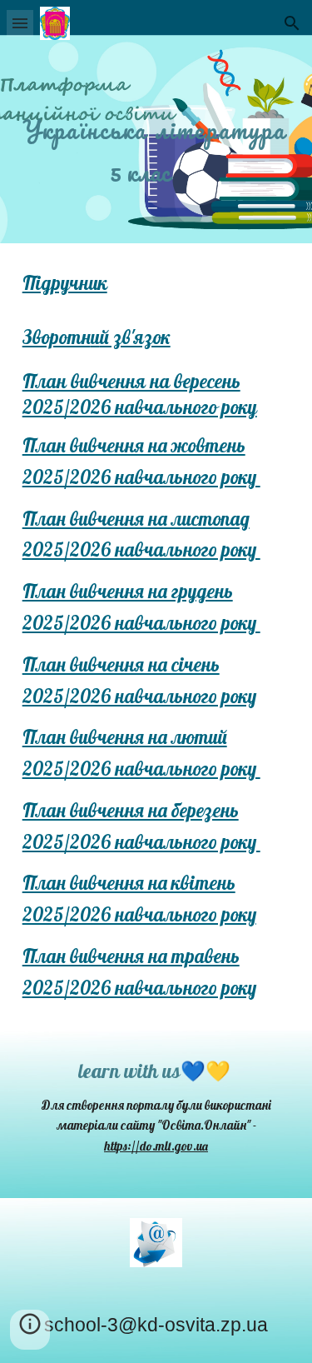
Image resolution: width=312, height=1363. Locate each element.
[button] (20, 23)
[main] (156, 121)
